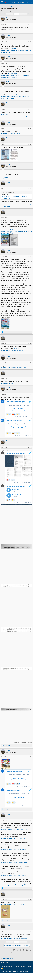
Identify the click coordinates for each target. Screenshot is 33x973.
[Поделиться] (28, 24)
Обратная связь (5, 965)
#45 (31, 109)
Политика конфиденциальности (10, 966)
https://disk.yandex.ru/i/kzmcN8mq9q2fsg (14, 885)
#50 (31, 217)
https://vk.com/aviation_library (10, 133)
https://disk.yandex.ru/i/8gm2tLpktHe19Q (14, 938)
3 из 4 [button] (16, 14)
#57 (31, 757)
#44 (31, 88)
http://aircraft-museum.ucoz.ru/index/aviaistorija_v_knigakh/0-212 (16, 116)
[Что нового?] (27, 2)
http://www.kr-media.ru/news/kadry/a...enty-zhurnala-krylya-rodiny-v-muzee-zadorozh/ (15, 75)
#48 (31, 171)
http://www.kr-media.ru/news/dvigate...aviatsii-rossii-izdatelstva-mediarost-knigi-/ (16, 50)
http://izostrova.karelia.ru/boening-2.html (13, 367)
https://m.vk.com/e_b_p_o (9, 383)
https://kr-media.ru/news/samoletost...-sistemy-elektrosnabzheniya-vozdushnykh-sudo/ (13, 350)
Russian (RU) (5, 962)
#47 (31, 144)
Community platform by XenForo (15, 971)
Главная (28, 966)
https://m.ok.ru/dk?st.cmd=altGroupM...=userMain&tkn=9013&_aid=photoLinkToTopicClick (16, 231)
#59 (31, 899)
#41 (31, 24)
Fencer (4, 11)
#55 (31, 394)
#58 (31, 820)
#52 (31, 343)
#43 (31, 63)
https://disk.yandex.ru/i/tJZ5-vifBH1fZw (13, 838)
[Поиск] (31, 2)
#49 (31, 188)
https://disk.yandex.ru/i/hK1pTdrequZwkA (13, 849)
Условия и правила (16, 965)
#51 (31, 256)
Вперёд (22, 14)
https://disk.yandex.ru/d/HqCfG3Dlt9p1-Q (13, 904)
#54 (31, 378)
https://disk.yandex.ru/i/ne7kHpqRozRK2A (14, 875)
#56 (31, 447)
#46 (31, 128)
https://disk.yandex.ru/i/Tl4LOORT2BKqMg (14, 862)
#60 (31, 931)
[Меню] (2, 2)
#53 (31, 363)
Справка (22, 966)
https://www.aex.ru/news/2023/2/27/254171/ (15, 31)
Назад (10, 14)
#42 (31, 42)
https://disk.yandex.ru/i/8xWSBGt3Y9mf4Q (14, 829)
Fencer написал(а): (7, 192)
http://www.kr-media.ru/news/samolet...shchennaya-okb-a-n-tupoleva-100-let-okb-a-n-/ (15, 96)
